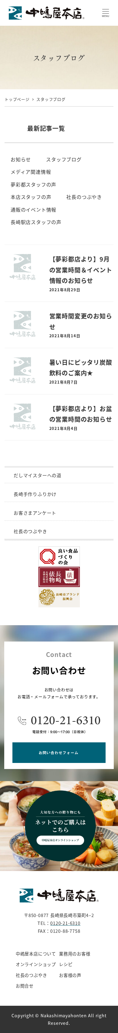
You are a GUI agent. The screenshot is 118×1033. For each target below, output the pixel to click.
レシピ (65, 964)
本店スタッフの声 (31, 196)
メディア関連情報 (31, 171)
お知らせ (21, 159)
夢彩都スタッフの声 (33, 184)
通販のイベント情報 (33, 209)
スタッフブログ (64, 159)
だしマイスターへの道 (37, 475)
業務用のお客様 (74, 954)
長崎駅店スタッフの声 (36, 222)
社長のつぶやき (84, 196)
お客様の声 (70, 975)
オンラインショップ (36, 964)
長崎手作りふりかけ (35, 494)
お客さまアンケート (35, 513)
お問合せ (25, 986)
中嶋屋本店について (36, 954)
